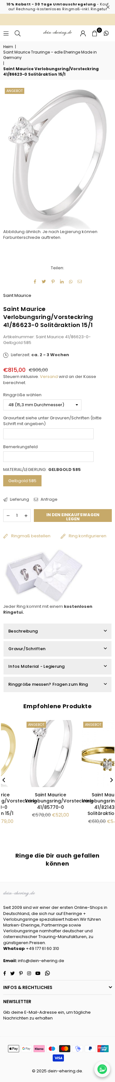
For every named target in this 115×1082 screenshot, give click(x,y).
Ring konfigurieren (87, 536)
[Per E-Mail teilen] (80, 282)
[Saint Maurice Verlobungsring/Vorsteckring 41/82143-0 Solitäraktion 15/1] (32, 753)
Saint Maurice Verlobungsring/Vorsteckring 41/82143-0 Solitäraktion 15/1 (41, 804)
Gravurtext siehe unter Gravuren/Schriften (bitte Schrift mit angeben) (52, 421)
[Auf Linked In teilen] (62, 282)
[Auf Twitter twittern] (44, 282)
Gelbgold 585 (22, 481)
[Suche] (17, 33)
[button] (94, 33)
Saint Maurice (17, 295)
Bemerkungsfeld (20, 447)
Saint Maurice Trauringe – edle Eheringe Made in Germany (50, 55)
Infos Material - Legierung (36, 666)
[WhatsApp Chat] (102, 1069)
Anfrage (48, 499)
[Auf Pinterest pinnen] (53, 282)
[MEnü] (6, 33)
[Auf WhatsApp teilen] (71, 282)
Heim (8, 46)
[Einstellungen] (83, 33)
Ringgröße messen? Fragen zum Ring (48, 684)
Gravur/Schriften (26, 649)
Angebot (14, 90)
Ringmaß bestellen (30, 536)
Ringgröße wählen (22, 395)
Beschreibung (23, 631)
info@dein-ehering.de (41, 961)
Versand (49, 376)
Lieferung (19, 499)
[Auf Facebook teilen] (35, 282)
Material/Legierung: (42, 470)
